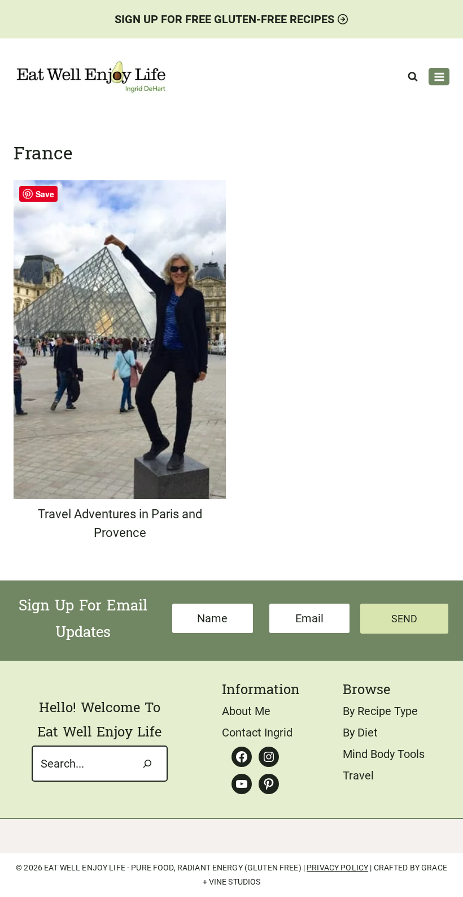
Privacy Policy (337, 867)
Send (404, 619)
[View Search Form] (413, 77)
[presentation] (120, 339)
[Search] (147, 763)
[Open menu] (439, 76)
